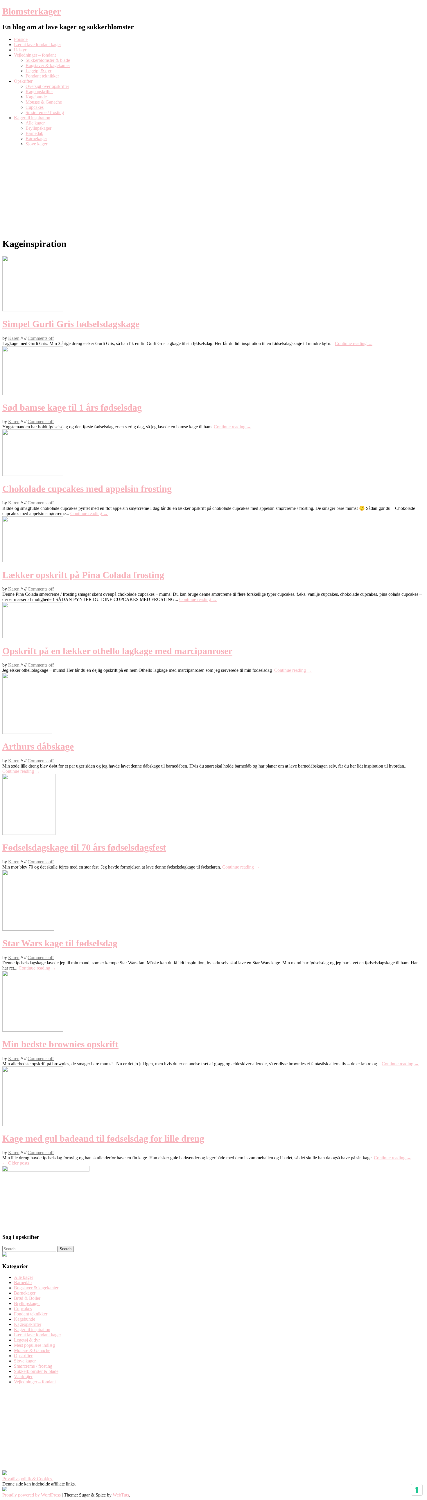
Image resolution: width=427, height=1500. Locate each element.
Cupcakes (35, 107)
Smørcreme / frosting (45, 112)
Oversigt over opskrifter (47, 86)
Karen (13, 338)
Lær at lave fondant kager (37, 44)
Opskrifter (23, 81)
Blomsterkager (31, 11)
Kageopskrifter (39, 91)
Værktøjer (23, 1376)
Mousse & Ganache (44, 102)
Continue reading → (353, 343)
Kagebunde (36, 96)
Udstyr (20, 49)
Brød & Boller (27, 1298)
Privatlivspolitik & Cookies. (27, 1478)
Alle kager (35, 122)
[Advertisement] (213, 191)
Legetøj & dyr (38, 70)
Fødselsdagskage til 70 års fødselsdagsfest (84, 847)
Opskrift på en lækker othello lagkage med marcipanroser (117, 651)
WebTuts (121, 1494)
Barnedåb (34, 133)
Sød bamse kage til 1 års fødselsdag (72, 407)
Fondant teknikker (42, 75)
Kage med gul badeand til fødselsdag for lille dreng (103, 1138)
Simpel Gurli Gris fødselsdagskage (70, 324)
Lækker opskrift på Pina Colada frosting (83, 575)
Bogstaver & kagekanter (48, 65)
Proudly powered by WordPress (31, 1494)
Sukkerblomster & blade (48, 60)
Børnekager (36, 138)
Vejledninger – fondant (35, 55)
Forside (21, 39)
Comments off (41, 338)
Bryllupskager (38, 128)
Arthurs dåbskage (38, 746)
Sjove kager (36, 143)
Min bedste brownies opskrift (60, 1044)
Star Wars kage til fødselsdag (59, 943)
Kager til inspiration (32, 117)
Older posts (15, 1162)
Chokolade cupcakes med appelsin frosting (87, 488)
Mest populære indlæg (34, 1345)
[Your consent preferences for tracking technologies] (416, 1489)
